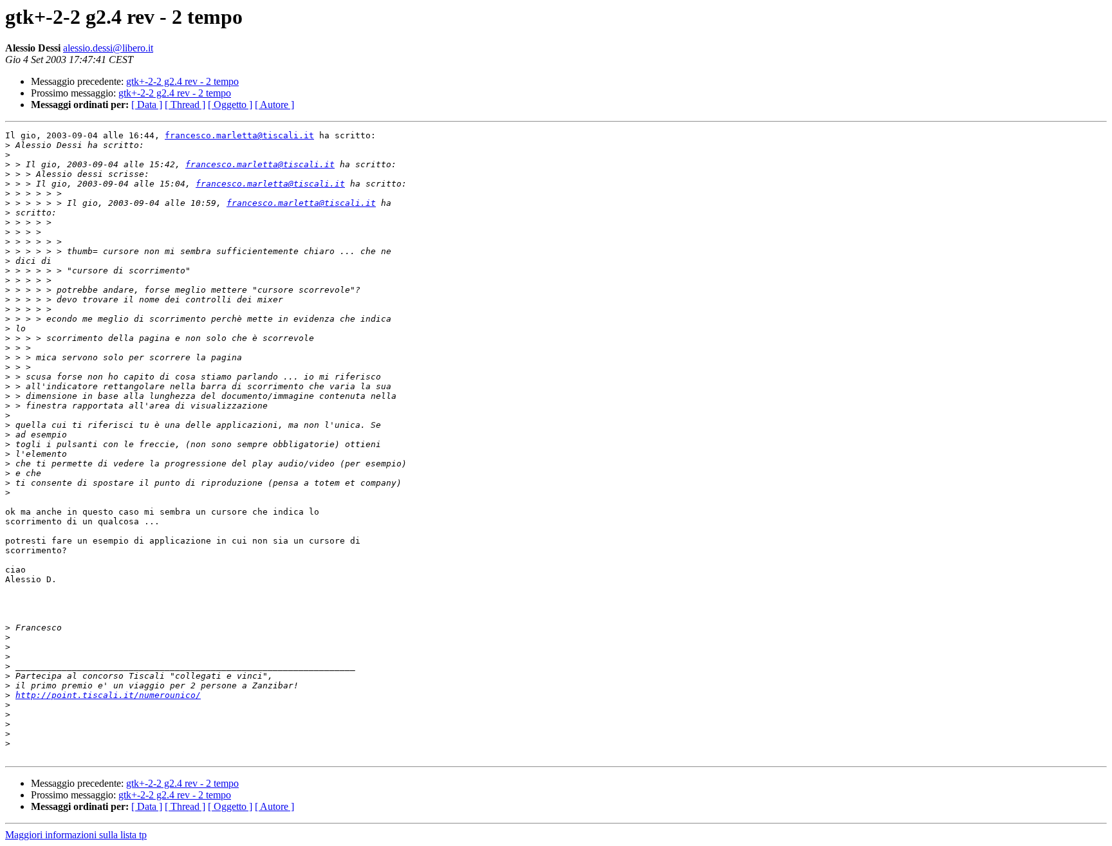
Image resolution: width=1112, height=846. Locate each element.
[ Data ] (146, 104)
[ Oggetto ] (230, 104)
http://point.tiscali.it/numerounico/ (108, 695)
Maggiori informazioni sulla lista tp (76, 834)
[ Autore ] (274, 104)
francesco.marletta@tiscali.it (239, 135)
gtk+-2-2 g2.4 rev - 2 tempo (182, 81)
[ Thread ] (185, 104)
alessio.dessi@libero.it (108, 47)
